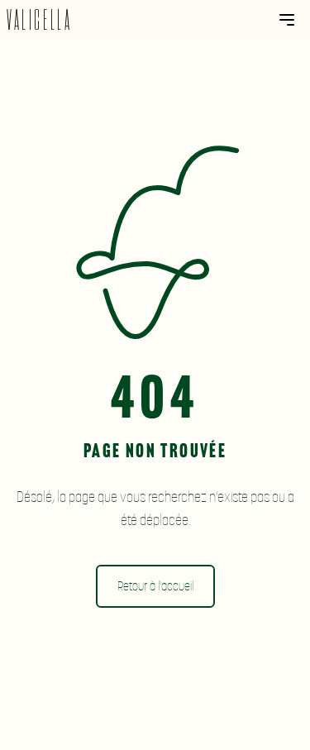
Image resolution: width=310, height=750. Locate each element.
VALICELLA (39, 20)
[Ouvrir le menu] (286, 19)
